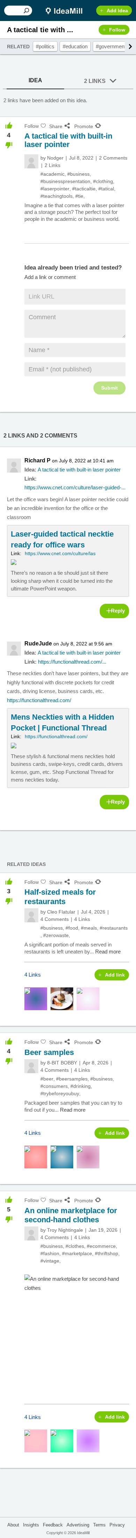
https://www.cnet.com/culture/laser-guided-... (75, 487)
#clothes (75, 1246)
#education (75, 46)
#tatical (106, 188)
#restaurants (114, 928)
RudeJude (38, 643)
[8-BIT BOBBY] (31, 1066)
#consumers (54, 1086)
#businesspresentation (65, 181)
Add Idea (117, 10)
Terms (99, 1524)
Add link (115, 975)
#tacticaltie (84, 188)
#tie (79, 196)
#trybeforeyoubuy (59, 1093)
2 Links (95, 81)
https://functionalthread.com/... (72, 662)
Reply (118, 611)
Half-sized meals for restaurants (60, 897)
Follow (117, 30)
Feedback (53, 1524)
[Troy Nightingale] (31, 1233)
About (13, 1524)
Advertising (78, 1524)
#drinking (80, 1086)
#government (111, 46)
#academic (52, 174)
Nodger (55, 158)
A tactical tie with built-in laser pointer (79, 470)
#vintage (49, 1261)
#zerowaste (56, 935)
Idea (35, 80)
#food (72, 928)
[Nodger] (31, 161)
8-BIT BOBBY (62, 1062)
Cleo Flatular (61, 912)
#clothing (103, 181)
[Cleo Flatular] (31, 915)
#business (78, 174)
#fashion (49, 1253)
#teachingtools (56, 196)
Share (55, 126)
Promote (83, 126)
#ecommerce (101, 1246)
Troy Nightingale (65, 1230)
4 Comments (54, 919)
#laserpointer (54, 188)
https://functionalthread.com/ (39, 700)
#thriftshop (106, 1253)
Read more (108, 952)
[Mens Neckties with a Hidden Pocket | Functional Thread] (68, 747)
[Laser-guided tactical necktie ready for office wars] (68, 560)
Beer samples (49, 1052)
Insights (31, 1524)
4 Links (82, 919)
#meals (89, 928)
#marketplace (77, 1253)
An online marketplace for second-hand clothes (70, 1215)
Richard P (37, 460)
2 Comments (113, 158)
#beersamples (72, 1079)
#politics (45, 46)
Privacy (117, 1524)
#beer (46, 1079)
